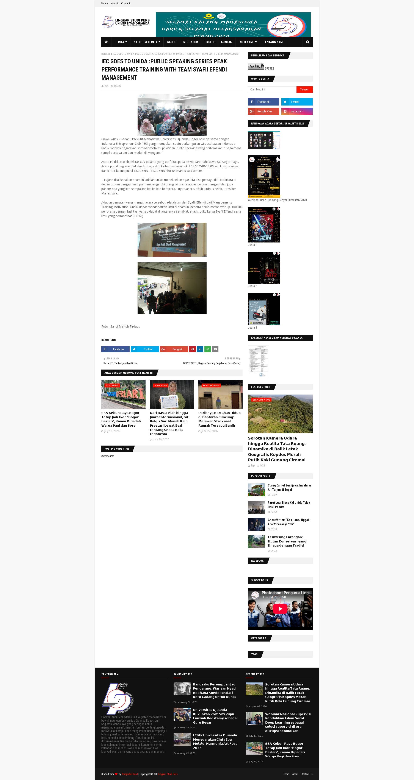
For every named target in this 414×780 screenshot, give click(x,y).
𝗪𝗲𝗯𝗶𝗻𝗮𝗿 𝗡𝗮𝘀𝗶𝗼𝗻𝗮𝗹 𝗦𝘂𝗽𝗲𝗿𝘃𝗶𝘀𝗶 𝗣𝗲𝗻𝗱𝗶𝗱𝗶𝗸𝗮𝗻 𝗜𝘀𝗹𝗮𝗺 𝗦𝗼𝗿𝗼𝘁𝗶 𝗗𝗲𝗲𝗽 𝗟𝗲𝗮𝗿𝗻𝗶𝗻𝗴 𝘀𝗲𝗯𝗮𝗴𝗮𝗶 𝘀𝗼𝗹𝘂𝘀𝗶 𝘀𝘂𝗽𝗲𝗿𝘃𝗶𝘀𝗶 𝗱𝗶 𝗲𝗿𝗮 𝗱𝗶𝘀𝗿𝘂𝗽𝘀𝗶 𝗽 (288, 722)
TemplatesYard (130, 774)
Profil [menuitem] (209, 42)
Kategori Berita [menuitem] (145, 42)
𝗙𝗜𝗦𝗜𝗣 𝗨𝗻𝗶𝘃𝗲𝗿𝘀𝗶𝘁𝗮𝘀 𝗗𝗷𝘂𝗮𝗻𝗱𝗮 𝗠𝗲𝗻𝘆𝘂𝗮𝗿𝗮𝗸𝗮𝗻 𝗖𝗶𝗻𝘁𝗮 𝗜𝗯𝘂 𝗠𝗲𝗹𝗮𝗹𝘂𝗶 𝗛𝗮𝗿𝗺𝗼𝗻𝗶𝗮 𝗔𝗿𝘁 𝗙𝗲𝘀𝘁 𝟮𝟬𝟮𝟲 (215, 741)
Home (104, 3)
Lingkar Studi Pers (168, 774)
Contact (125, 3)
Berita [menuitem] (119, 42)
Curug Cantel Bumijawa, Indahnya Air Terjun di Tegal (289, 487)
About (114, 3)
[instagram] (297, 111)
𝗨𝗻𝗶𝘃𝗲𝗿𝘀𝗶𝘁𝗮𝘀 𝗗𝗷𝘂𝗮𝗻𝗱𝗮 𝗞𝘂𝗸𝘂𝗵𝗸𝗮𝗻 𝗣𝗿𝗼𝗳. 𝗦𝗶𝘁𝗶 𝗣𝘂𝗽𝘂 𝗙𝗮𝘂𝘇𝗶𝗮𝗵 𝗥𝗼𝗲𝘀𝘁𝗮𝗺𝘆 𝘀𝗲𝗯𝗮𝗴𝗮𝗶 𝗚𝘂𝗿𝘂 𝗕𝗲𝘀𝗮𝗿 (215, 716)
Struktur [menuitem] (190, 42)
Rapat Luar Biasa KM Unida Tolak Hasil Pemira (289, 505)
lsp (106, 86)
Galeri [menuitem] (172, 42)
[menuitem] (106, 42)
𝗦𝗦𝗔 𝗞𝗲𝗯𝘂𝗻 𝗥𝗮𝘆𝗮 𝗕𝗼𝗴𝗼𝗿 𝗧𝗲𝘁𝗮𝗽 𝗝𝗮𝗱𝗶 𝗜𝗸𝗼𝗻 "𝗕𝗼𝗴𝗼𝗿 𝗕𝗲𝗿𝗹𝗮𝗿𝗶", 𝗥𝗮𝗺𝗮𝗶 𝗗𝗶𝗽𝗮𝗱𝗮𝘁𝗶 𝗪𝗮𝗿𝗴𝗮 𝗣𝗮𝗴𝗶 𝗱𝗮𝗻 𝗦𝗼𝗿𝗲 (285, 750)
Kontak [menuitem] (226, 42)
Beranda (105, 53)
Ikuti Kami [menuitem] (246, 42)
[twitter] (297, 102)
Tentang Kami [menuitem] (273, 42)
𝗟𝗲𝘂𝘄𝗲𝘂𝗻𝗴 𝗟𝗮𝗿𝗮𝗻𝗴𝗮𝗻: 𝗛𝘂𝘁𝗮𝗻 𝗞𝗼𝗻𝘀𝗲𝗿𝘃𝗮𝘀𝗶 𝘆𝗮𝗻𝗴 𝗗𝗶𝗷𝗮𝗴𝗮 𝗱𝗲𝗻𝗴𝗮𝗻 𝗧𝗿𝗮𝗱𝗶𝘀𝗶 (287, 541)
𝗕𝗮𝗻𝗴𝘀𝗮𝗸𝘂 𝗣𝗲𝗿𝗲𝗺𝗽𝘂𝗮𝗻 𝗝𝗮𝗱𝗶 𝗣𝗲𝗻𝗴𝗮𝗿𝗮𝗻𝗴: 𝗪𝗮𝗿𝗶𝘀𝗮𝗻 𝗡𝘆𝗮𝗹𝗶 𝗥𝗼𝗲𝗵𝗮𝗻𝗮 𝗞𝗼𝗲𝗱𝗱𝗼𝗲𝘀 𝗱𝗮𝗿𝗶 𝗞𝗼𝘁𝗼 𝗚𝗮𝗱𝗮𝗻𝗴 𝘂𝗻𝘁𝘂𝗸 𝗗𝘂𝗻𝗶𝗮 (215, 691)
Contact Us (307, 774)
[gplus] (263, 111)
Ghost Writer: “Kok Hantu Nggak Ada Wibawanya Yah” (288, 522)
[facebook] (263, 102)
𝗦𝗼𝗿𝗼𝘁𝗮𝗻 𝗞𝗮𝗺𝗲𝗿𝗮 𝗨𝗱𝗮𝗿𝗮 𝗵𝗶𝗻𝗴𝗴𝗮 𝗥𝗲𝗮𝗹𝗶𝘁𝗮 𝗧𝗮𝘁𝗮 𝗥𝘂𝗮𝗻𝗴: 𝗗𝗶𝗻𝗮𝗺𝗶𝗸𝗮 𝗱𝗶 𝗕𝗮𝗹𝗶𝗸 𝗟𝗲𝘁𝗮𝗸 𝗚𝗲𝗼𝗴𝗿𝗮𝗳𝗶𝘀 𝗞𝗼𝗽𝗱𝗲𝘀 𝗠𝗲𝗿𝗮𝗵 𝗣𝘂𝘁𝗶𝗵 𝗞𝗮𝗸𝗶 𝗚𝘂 (277, 449)
